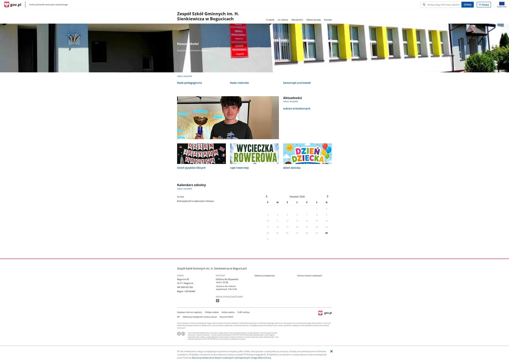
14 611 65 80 (222, 282)
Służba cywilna (228, 312)
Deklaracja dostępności (264, 275)
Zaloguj (486, 5)
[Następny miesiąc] (327, 196)
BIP (178, 317)
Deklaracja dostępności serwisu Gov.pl (200, 317)
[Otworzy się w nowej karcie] (217, 300)
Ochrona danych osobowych (309, 275)
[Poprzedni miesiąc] (267, 196)
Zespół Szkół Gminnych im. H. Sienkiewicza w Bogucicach (208, 16)
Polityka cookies (212, 312)
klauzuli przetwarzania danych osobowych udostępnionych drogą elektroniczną (231, 357)
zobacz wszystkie (184, 76)
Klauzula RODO (226, 317)
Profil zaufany (244, 312)
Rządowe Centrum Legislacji (189, 312)
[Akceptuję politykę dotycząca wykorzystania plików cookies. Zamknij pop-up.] (331, 351)
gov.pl (328, 314)
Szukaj (467, 4)
